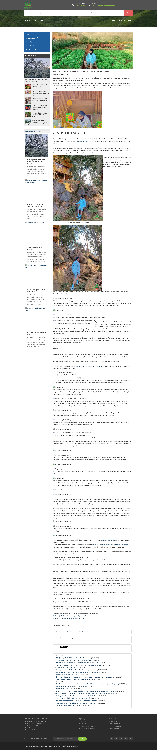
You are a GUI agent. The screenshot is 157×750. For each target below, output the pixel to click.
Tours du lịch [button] (78, 13)
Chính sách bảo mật (114, 728)
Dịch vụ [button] (52, 13)
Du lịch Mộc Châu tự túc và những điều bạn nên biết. (70, 616)
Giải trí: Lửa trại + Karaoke (88, 728)
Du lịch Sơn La (30, 42)
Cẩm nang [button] (112, 13)
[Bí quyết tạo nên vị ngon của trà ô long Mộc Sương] (36, 190)
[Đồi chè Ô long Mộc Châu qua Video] (36, 318)
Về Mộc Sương (113, 721)
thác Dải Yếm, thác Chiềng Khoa (111, 545)
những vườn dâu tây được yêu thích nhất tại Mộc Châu (87, 366)
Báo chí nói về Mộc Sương (34, 50)
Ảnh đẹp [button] (101, 13)
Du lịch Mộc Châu (31, 46)
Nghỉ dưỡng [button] (64, 13)
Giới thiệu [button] (42, 13)
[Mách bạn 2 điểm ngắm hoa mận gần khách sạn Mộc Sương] (36, 145)
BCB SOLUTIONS (73, 746)
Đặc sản (83, 723)
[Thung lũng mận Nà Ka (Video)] (36, 233)
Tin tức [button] (90, 13)
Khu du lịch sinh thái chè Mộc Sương (49, 746)
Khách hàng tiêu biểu (32, 38)
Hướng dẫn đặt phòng (115, 723)
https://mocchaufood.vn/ (109, 540)
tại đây (72, 594)
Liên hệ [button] (128, 13)
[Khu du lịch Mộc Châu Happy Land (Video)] (36, 275)
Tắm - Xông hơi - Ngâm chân (88, 726)
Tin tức (28, 34)
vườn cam (125, 545)
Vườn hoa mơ (97, 545)
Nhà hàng (83, 721)
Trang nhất (30, 13)
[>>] (82, 739)
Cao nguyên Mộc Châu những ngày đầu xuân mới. (69, 618)
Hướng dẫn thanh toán (115, 726)
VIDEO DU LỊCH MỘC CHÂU (33, 131)
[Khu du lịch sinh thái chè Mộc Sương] (28, 5)
